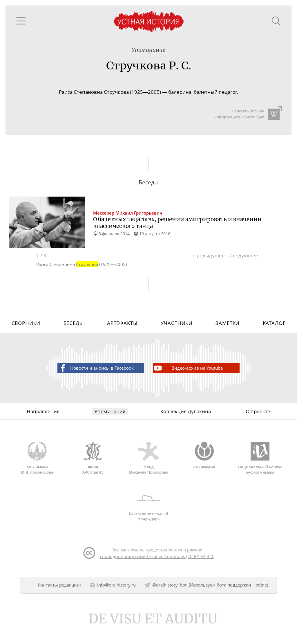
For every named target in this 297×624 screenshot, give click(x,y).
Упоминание (148, 50)
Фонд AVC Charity (93, 469)
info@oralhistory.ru (116, 585)
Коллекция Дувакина (185, 411)
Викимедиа (204, 467)
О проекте (258, 411)
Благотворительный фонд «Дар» (148, 516)
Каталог (274, 323)
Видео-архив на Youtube (197, 368)
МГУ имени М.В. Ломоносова (37, 469)
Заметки (227, 323)
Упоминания (109, 411)
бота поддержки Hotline (242, 585)
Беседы (74, 323)
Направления (43, 411)
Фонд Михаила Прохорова (149, 469)
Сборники (26, 323)
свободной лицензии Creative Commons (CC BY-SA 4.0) (157, 556)
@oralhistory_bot (169, 585)
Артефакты (122, 323)
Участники (177, 323)
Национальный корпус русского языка (260, 469)
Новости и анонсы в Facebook (102, 368)
